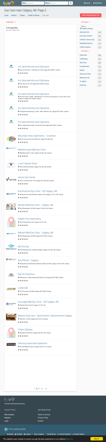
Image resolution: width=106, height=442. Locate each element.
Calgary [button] (84, 51)
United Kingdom (65, 434)
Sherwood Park (85, 74)
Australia (10, 434)
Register (98, 3)
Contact (40, 421)
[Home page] (8, 3)
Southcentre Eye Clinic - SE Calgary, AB (37, 191)
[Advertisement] (43, 47)
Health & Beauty (87, 29)
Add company (9, 415)
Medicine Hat (84, 78)
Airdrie (82, 70)
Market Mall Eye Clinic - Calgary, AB (35, 205)
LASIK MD (23, 288)
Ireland (28, 434)
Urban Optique (25, 329)
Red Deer (83, 63)
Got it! (96, 438)
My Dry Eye (23, 246)
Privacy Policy (43, 418)
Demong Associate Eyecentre (32, 343)
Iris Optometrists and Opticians (33, 66)
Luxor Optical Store (27, 163)
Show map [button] (10, 22)
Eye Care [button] (84, 22)
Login (6, 421)
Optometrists (84, 32)
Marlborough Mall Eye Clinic (32, 149)
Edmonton (83, 55)
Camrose (83, 85)
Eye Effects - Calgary (28, 260)
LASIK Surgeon (85, 47)
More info (69, 439)
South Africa (51, 434)
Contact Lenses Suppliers (87, 40)
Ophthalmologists (86, 43)
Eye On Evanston (26, 274)
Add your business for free (90, 15)
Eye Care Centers (86, 36)
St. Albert (83, 81)
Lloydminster (84, 66)
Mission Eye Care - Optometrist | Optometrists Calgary (45, 315)
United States (79, 434)
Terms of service (44, 415)
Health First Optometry (29, 218)
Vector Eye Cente (26, 177)
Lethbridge (84, 59)
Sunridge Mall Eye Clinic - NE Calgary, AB (38, 301)
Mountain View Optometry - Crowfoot (37, 135)
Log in (87, 3)
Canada (19, 434)
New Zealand (39, 434)
